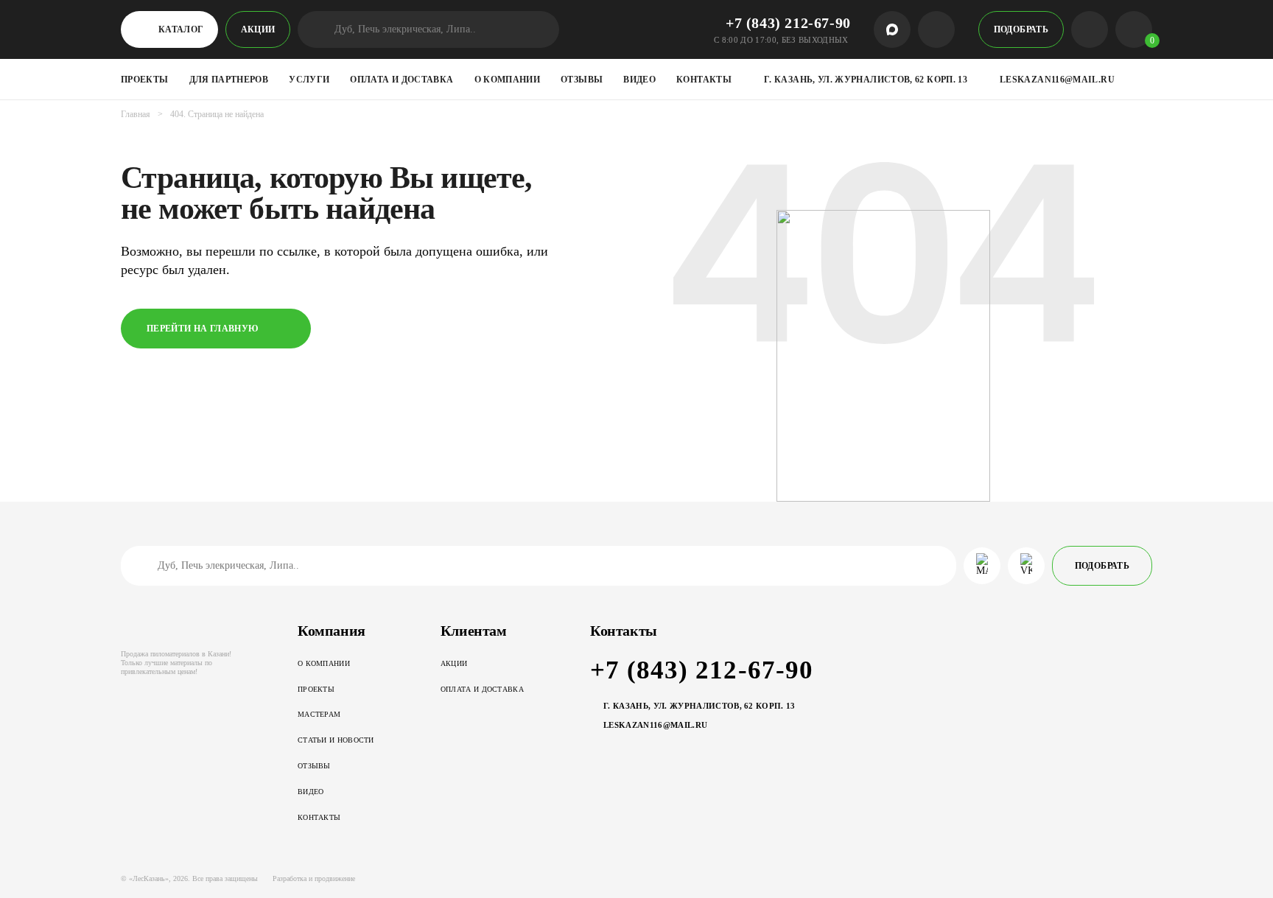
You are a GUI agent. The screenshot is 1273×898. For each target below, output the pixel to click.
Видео (639, 79)
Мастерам (319, 714)
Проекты (145, 79)
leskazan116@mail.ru (1057, 79)
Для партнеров (229, 79)
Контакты (704, 79)
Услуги (309, 79)
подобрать (1021, 29)
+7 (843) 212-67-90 (788, 23)
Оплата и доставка (401, 79)
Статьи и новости (336, 740)
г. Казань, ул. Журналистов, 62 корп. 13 (865, 79)
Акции (454, 663)
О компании (507, 79)
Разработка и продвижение (314, 878)
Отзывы (582, 79)
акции (258, 29)
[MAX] (892, 29)
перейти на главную (203, 328)
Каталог (181, 29)
